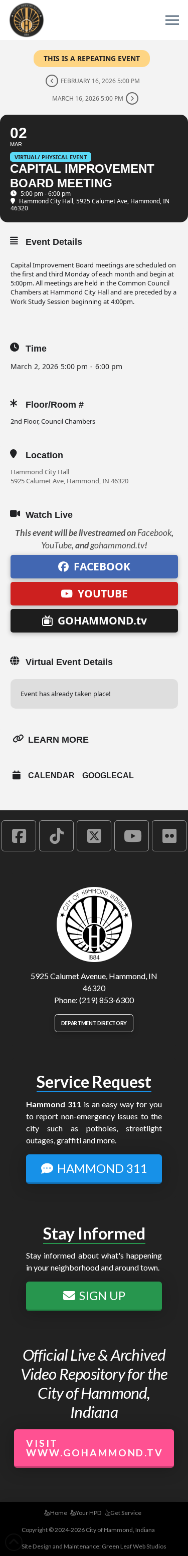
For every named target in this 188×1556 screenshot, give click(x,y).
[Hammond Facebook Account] (19, 835)
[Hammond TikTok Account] (56, 835)
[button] (172, 20)
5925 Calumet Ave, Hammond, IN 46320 (69, 480)
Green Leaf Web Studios (134, 1546)
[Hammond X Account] (94, 835)
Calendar (51, 775)
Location (44, 455)
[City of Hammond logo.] (94, 924)
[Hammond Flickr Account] (169, 835)
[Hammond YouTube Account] (131, 835)
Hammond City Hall (40, 471)
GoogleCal (108, 775)
